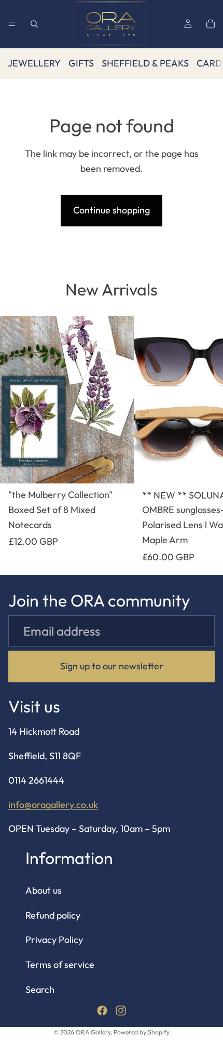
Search (39, 989)
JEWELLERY (34, 63)
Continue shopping (111, 210)
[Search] (34, 23)
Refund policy (52, 915)
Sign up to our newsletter (111, 666)
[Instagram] (121, 1010)
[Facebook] (102, 1010)
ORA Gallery (93, 1032)
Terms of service (59, 965)
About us (43, 890)
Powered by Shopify (142, 1032)
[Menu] (12, 24)
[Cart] (210, 23)
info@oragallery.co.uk (53, 805)
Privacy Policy (54, 940)
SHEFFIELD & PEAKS (145, 63)
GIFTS (81, 63)
